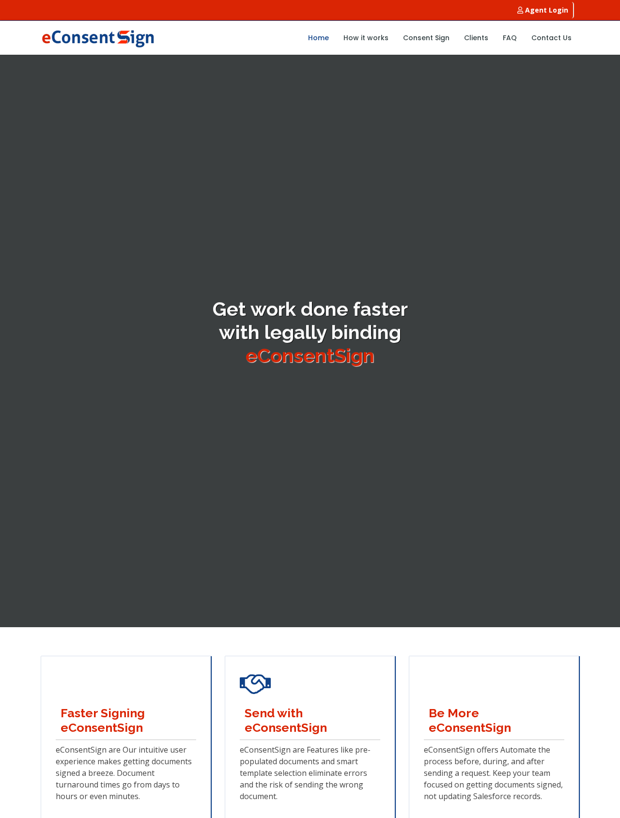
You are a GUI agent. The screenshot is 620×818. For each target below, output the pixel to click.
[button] (15, 341)
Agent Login (545, 10)
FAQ (510, 38)
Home (318, 38)
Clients (476, 38)
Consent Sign (426, 38)
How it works (365, 38)
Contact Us (551, 38)
